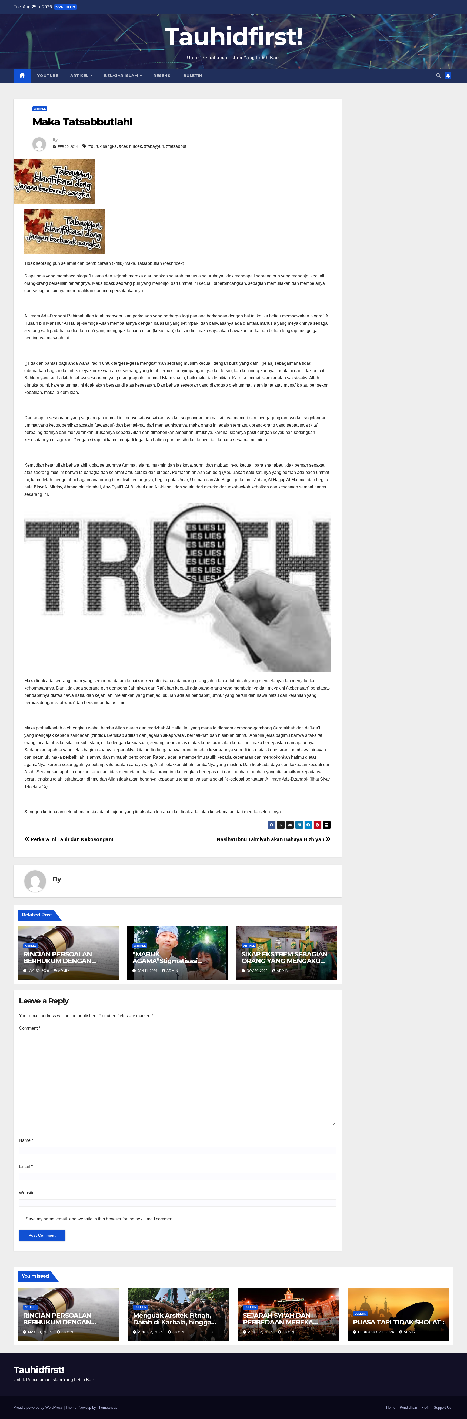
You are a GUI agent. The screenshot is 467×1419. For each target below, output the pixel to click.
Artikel (80, 75)
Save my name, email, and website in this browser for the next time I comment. (100, 1219)
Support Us (442, 1407)
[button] (438, 75)
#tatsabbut (176, 146)
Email (26, 1166)
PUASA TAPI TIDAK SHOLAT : (398, 1322)
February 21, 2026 (376, 1332)
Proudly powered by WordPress (39, 1407)
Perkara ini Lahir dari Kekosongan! (71, 839)
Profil (425, 1407)
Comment (29, 1028)
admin (64, 971)
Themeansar (106, 1407)
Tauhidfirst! (233, 36)
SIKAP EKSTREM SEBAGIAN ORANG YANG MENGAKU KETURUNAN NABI (285, 961)
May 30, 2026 (40, 1332)
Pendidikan (408, 1407)
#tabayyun (154, 146)
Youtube (48, 75)
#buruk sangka (102, 146)
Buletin (193, 75)
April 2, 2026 (151, 1332)
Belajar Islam (121, 75)
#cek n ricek (130, 146)
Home (390, 1407)
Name (26, 1140)
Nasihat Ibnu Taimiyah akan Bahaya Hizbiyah (271, 839)
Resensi (163, 75)
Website (27, 1192)
